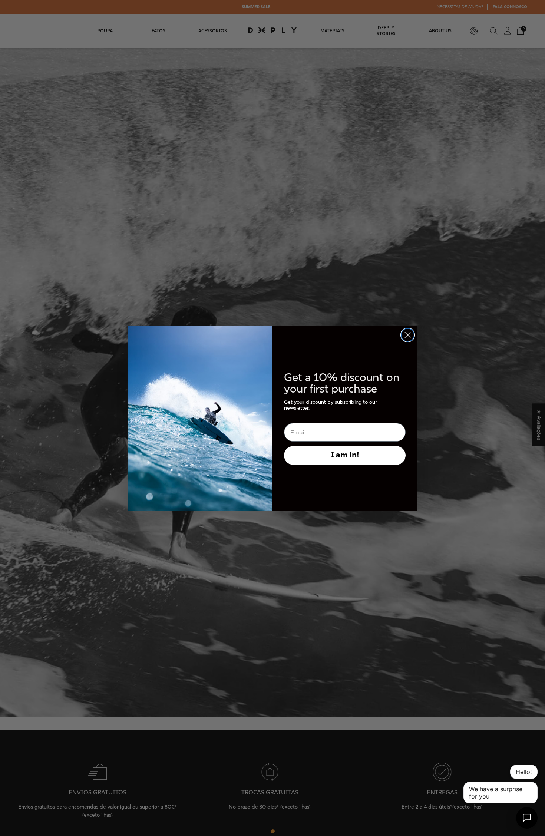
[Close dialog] (407, 334)
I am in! (345, 455)
